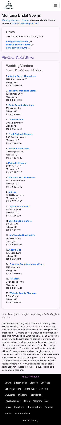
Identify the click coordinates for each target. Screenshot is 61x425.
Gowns (25, 20)
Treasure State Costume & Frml (26, 264)
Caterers (37, 401)
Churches (45, 382)
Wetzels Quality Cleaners (22, 293)
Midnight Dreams (17, 163)
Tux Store (14, 278)
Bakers (27, 401)
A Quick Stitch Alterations (22, 76)
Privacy (34, 420)
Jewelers (43, 389)
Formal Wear (30, 389)
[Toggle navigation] (55, 5)
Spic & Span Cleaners (20, 221)
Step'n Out (15, 250)
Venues (8, 413)
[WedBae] (7, 5)
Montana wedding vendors (25, 23)
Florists (8, 407)
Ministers (22, 395)
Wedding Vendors (10, 20)
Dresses (34, 382)
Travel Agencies (13, 401)
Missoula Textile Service (22, 177)
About (26, 420)
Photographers (34, 407)
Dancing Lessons (13, 389)
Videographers (22, 413)
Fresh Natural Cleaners (20, 134)
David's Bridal (16, 119)
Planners (49, 407)
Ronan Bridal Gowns (16, 47)
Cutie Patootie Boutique (21, 105)
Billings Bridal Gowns (17, 41)
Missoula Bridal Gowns (18, 44)
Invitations (19, 407)
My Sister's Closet (19, 206)
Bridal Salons (20, 382)
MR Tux (12, 192)
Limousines (10, 395)
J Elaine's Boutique (19, 148)
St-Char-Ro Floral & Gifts (22, 235)
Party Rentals (36, 395)
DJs (46, 401)
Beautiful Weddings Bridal (22, 90)
